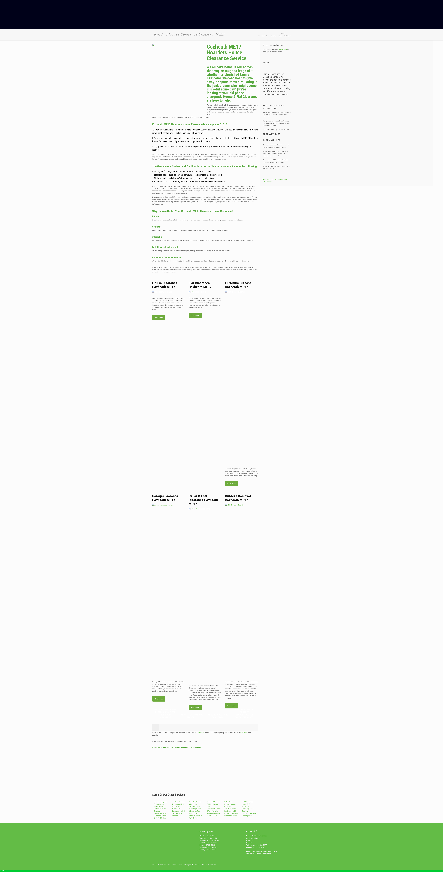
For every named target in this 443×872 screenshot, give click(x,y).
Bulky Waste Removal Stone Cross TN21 (230, 804)
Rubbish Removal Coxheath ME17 (238, 498)
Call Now (3, 871)
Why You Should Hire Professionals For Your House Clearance (165, 713)
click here (243, 733)
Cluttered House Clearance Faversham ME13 (160, 811)
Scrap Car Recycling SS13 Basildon (247, 808)
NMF (207, 865)
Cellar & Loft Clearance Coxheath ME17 (203, 500)
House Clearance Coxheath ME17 (164, 285)
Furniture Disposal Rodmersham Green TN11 (160, 804)
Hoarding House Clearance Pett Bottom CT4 (195, 811)
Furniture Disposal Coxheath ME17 (238, 285)
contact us (200, 733)
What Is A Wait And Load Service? (218, 716)
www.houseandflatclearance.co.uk (258, 854)
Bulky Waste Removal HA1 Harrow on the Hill (178, 808)
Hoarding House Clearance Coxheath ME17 (274, 36)
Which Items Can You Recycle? (192, 716)
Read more (159, 317)
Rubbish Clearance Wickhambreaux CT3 (214, 804)
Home (283, 33)
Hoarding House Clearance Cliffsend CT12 (195, 804)
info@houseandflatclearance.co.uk (264, 851)
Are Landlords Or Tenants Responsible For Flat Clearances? (244, 713)
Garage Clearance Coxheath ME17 (165, 498)
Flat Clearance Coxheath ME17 (200, 285)
